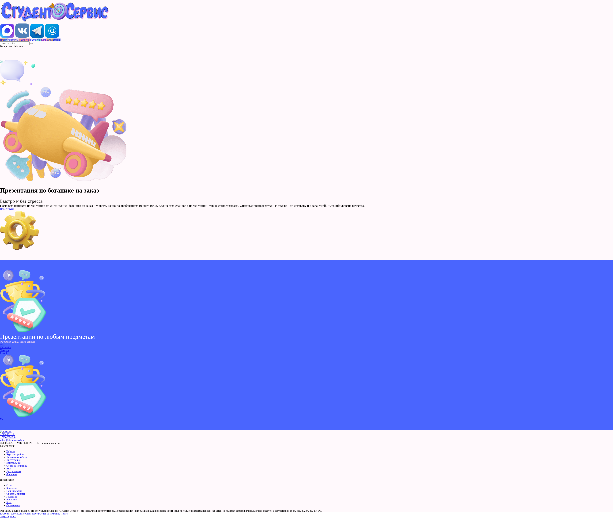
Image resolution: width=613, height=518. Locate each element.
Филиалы (11, 474)
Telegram (4, 350)
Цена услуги (7, 209)
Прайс (64, 513)
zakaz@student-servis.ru (12, 440)
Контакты (11, 488)
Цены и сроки (14, 491)
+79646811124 (7, 434)
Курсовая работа (15, 454)
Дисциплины (13, 471)
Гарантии (11, 496)
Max (2, 344)
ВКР (8, 468)
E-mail (3, 353)
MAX (13, 516)
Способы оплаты (15, 493)
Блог (8, 502)
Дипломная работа (16, 457)
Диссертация (13, 460)
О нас (9, 485)
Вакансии (11, 499)
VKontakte (5, 347)
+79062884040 (7, 437)
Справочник (13, 505)
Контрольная (13, 462)
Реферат (10, 451)
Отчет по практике (16, 465)
